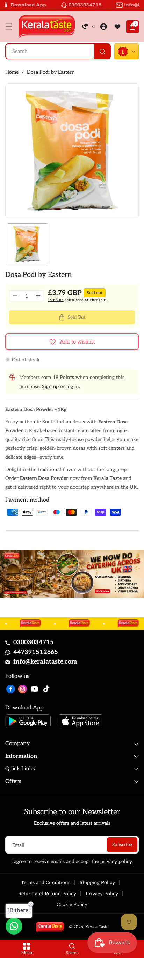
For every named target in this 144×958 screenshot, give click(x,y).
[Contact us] (14, 926)
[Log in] (103, 26)
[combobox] (58, 51)
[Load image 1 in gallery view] (27, 243)
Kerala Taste (96, 927)
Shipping (56, 300)
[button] (10, 26)
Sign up (50, 386)
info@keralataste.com (45, 661)
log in (72, 386)
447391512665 (35, 652)
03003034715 (33, 642)
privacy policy (116, 861)
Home (12, 72)
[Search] (102, 51)
